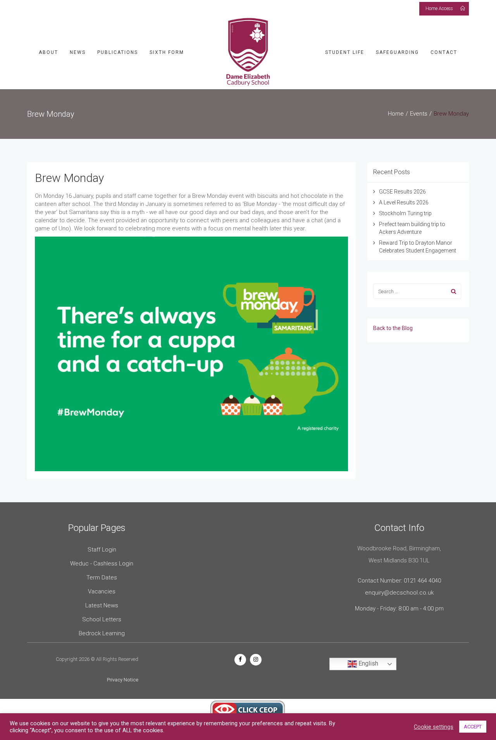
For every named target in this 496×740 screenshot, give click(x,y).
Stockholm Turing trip (406, 213)
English (367, 663)
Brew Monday (69, 178)
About (48, 52)
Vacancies (101, 591)
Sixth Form (167, 52)
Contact (444, 52)
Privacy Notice (122, 680)
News (78, 52)
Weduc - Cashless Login (101, 563)
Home (396, 113)
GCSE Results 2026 (402, 191)
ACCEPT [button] (473, 727)
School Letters (101, 619)
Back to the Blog (393, 328)
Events (418, 113)
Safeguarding (397, 52)
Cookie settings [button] (433, 726)
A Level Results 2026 (404, 202)
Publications (117, 52)
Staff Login (102, 549)
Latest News (101, 605)
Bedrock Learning (102, 633)
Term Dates (101, 577)
